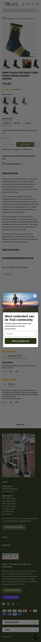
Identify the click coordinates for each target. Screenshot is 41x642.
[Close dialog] (35, 296)
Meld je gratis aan (20, 341)
